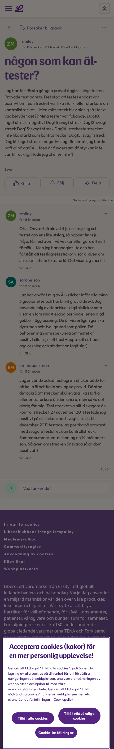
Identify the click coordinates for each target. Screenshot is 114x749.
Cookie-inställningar (56, 732)
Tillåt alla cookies (33, 718)
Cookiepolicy (63, 699)
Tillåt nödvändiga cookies (79, 715)
